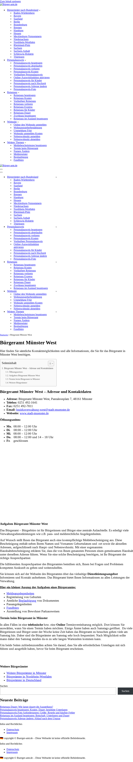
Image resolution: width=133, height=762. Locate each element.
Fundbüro (19, 160)
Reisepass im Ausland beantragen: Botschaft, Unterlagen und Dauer (34, 715)
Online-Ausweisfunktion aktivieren (32, 77)
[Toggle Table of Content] (49, 363)
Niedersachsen (21, 39)
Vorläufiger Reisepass (25, 101)
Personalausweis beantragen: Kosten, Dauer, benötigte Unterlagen (33, 709)
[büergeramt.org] (8, 4)
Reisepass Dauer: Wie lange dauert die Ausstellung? (26, 706)
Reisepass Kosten (23, 98)
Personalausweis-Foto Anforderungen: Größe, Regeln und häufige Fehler (37, 712)
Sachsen (18, 48)
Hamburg (18, 30)
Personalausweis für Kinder (28, 80)
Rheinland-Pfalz (22, 45)
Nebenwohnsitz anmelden (27, 136)
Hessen (17, 33)
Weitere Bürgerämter (18, 382)
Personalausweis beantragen (28, 62)
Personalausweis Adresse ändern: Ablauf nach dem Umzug (30, 718)
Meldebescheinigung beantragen (30, 145)
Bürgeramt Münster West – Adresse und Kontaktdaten (28, 368)
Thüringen (19, 56)
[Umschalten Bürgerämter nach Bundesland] (56, 177)
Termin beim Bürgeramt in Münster (24, 379)
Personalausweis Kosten (26, 71)
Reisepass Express (23, 107)
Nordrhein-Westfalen (24, 42)
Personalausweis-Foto (25, 89)
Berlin (17, 21)
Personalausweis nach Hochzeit (30, 83)
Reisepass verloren (23, 104)
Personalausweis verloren (27, 68)
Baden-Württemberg (24, 13)
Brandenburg (20, 24)
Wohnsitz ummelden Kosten (28, 133)
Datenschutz (12, 729)
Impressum (12, 732)
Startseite (4, 335)
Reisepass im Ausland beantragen (31, 118)
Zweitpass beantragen (25, 115)
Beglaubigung (21, 157)
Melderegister (21, 154)
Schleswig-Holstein (24, 54)
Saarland (18, 18)
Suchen (4, 686)
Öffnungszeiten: (16, 372)
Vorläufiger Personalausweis (28, 74)
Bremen (18, 27)
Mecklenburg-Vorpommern (28, 36)
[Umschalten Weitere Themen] (56, 311)
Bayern (17, 15)
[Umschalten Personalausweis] (56, 226)
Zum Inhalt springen (10, 1)
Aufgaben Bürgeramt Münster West (24, 375)
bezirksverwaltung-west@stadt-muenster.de (43, 409)
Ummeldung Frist (23, 130)
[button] (39, 10)
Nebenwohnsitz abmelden (27, 139)
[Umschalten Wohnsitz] (56, 291)
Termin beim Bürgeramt (26, 148)
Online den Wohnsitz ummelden (30, 124)
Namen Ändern (22, 151)
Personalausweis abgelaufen (28, 65)
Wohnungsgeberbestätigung (28, 127)
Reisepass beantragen (25, 95)
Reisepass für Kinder (24, 109)
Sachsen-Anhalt (22, 51)
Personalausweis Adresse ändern (30, 86)
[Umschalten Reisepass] (56, 262)
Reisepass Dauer (22, 112)
